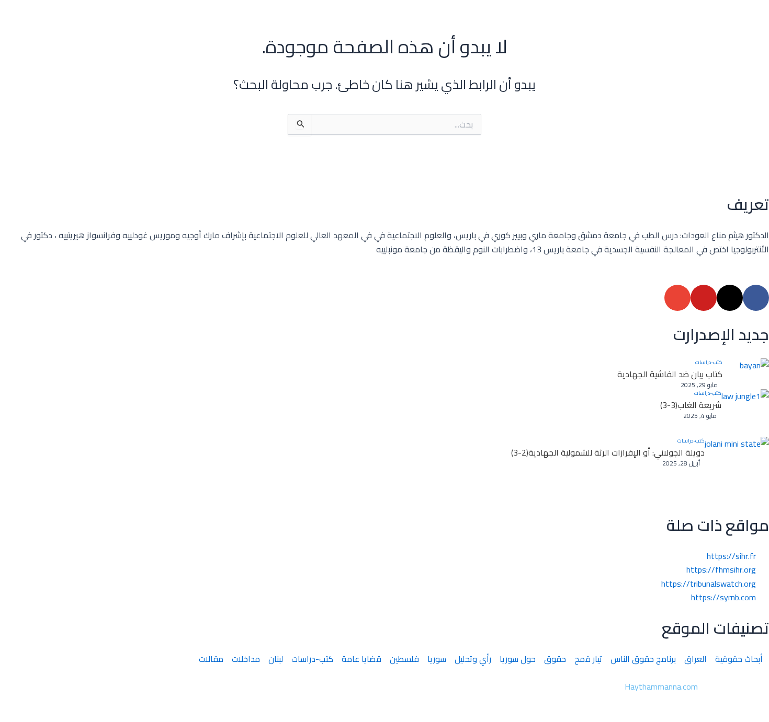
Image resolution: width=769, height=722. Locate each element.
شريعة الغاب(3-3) (690, 405)
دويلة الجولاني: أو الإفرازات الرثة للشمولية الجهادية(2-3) (608, 452)
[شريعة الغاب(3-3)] (745, 413)
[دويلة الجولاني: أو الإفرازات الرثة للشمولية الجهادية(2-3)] (737, 469)
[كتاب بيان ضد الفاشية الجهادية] (745, 373)
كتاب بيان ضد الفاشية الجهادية (669, 374)
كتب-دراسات (708, 362)
